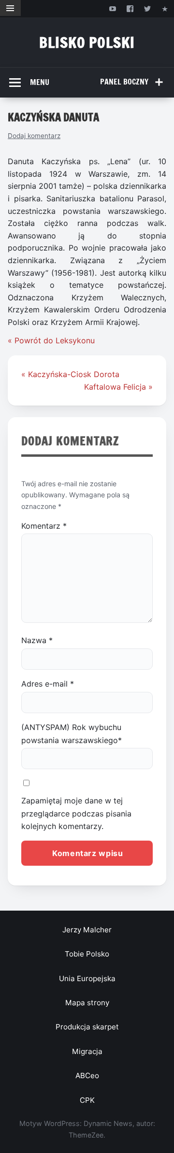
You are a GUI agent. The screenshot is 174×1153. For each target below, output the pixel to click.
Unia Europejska (87, 978)
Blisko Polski (87, 42)
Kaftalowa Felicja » (118, 387)
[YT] (112, 8)
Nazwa (37, 640)
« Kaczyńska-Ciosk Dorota (70, 374)
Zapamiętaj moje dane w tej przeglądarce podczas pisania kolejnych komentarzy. (76, 813)
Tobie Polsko (87, 953)
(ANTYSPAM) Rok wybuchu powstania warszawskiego (71, 733)
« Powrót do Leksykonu (51, 340)
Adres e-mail (47, 684)
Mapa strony (87, 1002)
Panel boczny (124, 81)
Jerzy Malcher (87, 929)
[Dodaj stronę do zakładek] (165, 8)
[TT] (147, 8)
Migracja (87, 1051)
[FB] (129, 8)
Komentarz (44, 526)
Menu (39, 82)
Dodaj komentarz (34, 136)
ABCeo (87, 1075)
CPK (87, 1100)
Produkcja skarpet (87, 1026)
